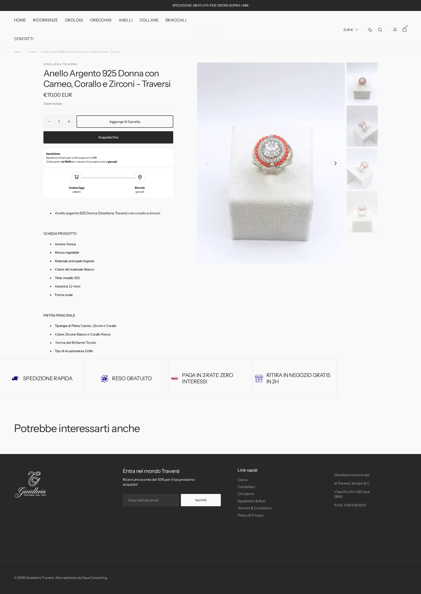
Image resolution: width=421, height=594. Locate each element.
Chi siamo (246, 494)
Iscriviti (201, 500)
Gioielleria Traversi (40, 578)
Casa (17, 51)
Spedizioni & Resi (252, 501)
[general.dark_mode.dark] (370, 29)
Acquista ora (108, 137)
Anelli (32, 51)
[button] (380, 29)
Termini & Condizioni (254, 508)
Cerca (243, 479)
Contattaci (246, 487)
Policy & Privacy (251, 515)
